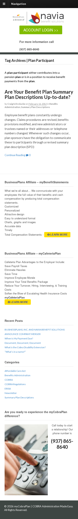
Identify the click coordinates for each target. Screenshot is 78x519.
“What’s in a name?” (15, 351)
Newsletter (11, 393)
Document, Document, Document (23, 342)
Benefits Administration (17, 375)
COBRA (9, 379)
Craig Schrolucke (16, 104)
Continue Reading (15, 155)
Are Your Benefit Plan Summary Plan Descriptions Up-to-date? (39, 94)
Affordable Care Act (15, 370)
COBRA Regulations (15, 384)
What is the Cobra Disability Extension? (25, 347)
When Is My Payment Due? (19, 338)
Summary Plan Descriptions (35, 107)
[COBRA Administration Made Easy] (41, 23)
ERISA (8, 388)
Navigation (18, 3)
